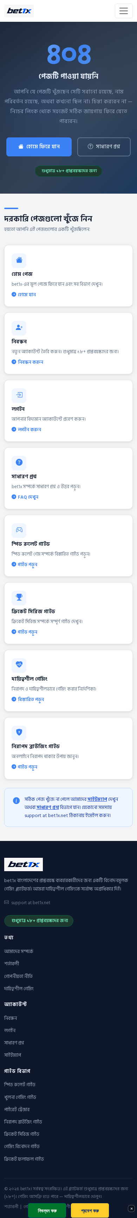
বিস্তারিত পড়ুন (31, 700)
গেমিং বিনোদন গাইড (22, 1147)
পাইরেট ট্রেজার (17, 1110)
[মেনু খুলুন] (124, 11)
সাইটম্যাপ (97, 799)
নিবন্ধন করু (47, 1210)
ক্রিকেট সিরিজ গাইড (21, 1134)
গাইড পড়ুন (27, 565)
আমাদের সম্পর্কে (18, 951)
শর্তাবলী (11, 964)
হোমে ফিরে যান (43, 146)
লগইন (9, 1031)
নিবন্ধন (10, 1018)
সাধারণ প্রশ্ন (108, 146)
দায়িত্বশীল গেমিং (19, 989)
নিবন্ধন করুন (30, 362)
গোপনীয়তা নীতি (18, 976)
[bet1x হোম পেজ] (19, 11)
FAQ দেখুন (28, 497)
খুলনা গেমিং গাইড (20, 1097)
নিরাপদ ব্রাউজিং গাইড (23, 1122)
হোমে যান (27, 295)
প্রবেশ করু (90, 1210)
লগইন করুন (29, 430)
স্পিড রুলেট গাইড (19, 1085)
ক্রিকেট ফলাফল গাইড (24, 1159)
